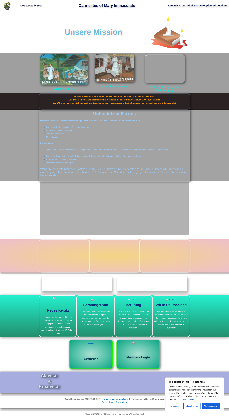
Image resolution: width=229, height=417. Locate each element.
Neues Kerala (58, 310)
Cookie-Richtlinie (187, 399)
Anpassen (175, 406)
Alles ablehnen (192, 406)
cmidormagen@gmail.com (116, 399)
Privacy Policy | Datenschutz (114, 402)
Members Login (138, 357)
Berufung (133, 305)
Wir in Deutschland (171, 305)
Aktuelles (90, 359)
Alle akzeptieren (211, 406)
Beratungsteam (95, 305)
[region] (194, 395)
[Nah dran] (221, 379)
